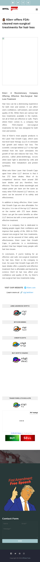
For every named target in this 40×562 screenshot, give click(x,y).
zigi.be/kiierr (28, 292)
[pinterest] (28, 2)
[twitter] (18, 2)
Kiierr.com (31, 288)
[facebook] (13, 2)
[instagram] (23, 2)
